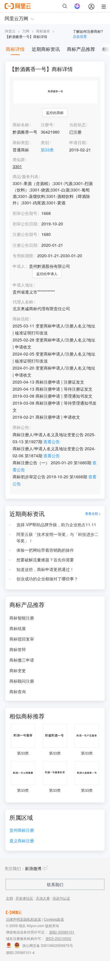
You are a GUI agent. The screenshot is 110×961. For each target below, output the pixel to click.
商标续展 (17, 628)
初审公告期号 (25, 213)
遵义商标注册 (21, 841)
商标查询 (17, 691)
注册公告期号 (25, 234)
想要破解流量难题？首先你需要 (45, 560)
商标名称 (21, 124)
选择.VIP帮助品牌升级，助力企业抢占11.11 (56, 524)
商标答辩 (17, 649)
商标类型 (21, 142)
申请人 (19, 266)
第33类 (47, 150)
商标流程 (21, 319)
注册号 (47, 124)
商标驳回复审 (21, 639)
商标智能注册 (21, 618)
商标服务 (43, 30)
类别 (45, 142)
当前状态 (77, 124)
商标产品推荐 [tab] (81, 49)
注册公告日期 (25, 245)
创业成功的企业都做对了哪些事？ (47, 579)
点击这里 (80, 36)
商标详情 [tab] (15, 49)
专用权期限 (23, 255)
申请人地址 (23, 285)
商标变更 (17, 670)
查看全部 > (93, 514)
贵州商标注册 (21, 830)
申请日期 (77, 142)
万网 (25, 30)
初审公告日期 (25, 224)
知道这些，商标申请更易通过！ (45, 569)
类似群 (19, 159)
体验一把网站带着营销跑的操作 (45, 550)
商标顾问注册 (21, 681)
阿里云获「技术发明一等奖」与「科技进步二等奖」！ (57, 537)
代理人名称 (23, 302)
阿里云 (10, 30)
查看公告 (51, 441)
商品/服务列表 (25, 176)
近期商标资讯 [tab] (46, 49)
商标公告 (21, 427)
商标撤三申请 (21, 660)
